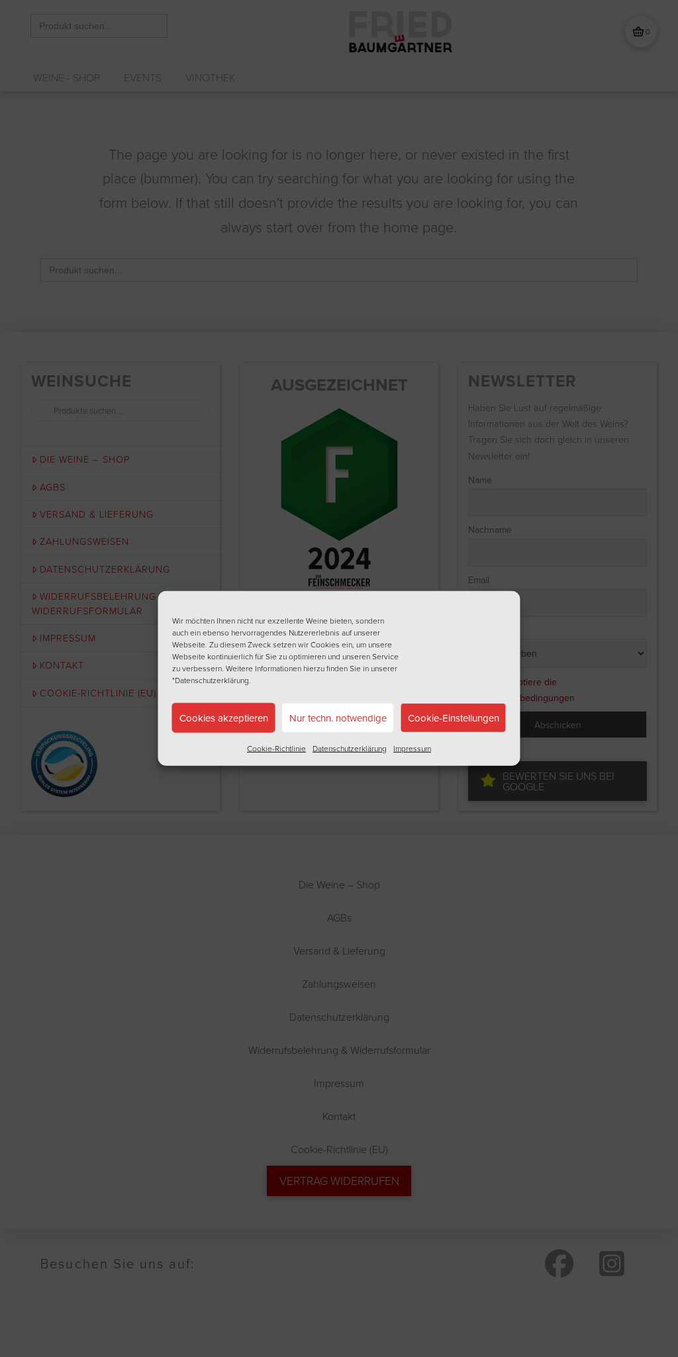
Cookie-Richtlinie (276, 748)
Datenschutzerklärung (350, 748)
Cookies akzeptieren (223, 717)
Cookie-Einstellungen (453, 717)
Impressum (412, 748)
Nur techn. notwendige (338, 717)
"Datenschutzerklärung (210, 680)
